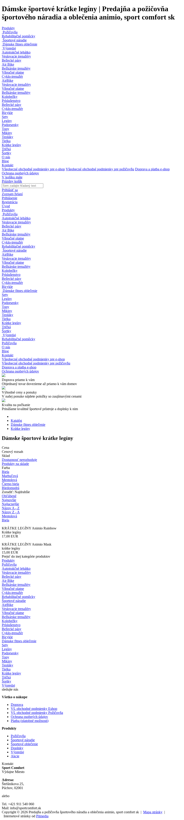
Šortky (6, 153)
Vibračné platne (13, 72)
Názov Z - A (11, 512)
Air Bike (8, 64)
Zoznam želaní (12, 194)
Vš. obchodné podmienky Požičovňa (37, 713)
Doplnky (17, 748)
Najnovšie (9, 500)
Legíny (7, 121)
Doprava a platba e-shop (152, 169)
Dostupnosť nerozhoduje (19, 460)
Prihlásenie (9, 198)
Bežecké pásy (11, 60)
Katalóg (16, 420)
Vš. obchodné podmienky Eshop (34, 709)
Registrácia (10, 202)
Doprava (17, 705)
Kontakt (7, 165)
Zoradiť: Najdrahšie (16, 492)
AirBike (7, 80)
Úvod (6, 206)
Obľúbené (9, 496)
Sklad (6, 456)
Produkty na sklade (15, 464)
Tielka (6, 141)
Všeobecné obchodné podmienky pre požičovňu (100, 169)
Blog (5, 161)
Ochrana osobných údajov (20, 173)
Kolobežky (10, 96)
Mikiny (7, 133)
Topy (5, 129)
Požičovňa (10, 32)
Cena (5, 448)
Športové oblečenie (24, 744)
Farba (6, 468)
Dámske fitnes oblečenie (19, 44)
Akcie (15, 756)
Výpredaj (9, 48)
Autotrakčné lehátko (16, 52)
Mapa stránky (152, 812)
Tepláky (7, 137)
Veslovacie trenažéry (16, 56)
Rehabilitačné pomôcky (18, 36)
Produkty (8, 28)
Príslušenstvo (11, 101)
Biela (5, 520)
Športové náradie (14, 40)
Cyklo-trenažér (12, 76)
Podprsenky (10, 125)
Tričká (6, 149)
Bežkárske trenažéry (16, 68)
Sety (5, 117)
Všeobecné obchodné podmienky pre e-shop (33, 169)
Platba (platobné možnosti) (29, 721)
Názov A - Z (11, 508)
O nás (6, 157)
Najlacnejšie (10, 504)
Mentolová (9, 516)
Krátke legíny (11, 145)
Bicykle (7, 113)
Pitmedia (42, 816)
